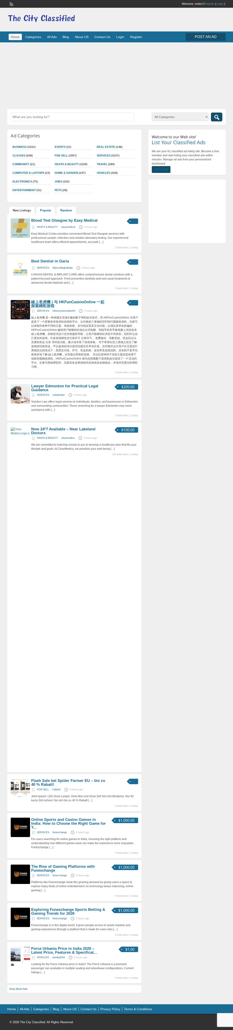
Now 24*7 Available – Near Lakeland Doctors (63, 431)
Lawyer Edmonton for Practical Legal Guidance (64, 388)
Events (60, 147)
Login (220, 3)
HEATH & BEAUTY (67, 164)
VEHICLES (103, 173)
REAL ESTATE (106, 147)
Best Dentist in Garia (50, 261)
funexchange (60, 832)
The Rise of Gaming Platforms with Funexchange (63, 868)
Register (209, 3)
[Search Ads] (216, 117)
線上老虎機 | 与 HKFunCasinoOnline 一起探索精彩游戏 (67, 304)
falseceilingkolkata (63, 267)
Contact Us (102, 37)
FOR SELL (61, 155)
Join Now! (161, 169)
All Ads (52, 37)
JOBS (58, 181)
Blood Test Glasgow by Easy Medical (64, 220)
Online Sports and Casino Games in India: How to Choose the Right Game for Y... (68, 823)
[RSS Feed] (11, 3)
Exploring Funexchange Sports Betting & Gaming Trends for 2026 (68, 911)
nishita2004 (58, 957)
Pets (58, 190)
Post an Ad (206, 37)
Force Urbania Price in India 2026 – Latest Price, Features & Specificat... (64, 950)
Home (15, 37)
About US (82, 37)
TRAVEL (102, 164)
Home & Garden (66, 173)
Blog (66, 37)
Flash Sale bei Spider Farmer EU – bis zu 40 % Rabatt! (68, 782)
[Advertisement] (116, 75)
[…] (101, 242)
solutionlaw (59, 394)
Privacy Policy (110, 1009)
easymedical (68, 227)
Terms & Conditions (138, 1009)
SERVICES (104, 155)
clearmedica (68, 438)
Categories (33, 37)
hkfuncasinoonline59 (64, 310)
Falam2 (56, 789)
